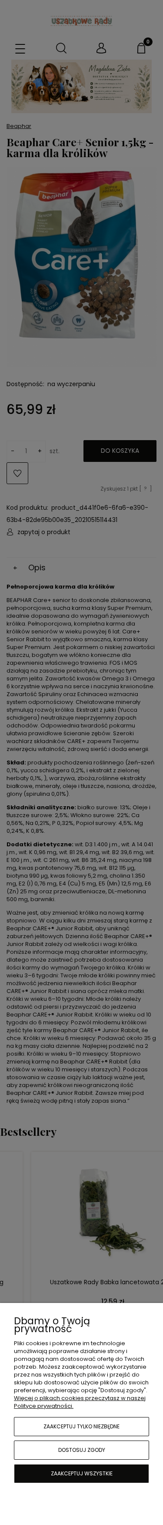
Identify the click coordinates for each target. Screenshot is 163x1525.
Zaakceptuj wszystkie (82, 1473)
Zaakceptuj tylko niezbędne (81, 1426)
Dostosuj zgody (81, 1450)
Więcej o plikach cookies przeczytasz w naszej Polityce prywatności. (80, 1402)
